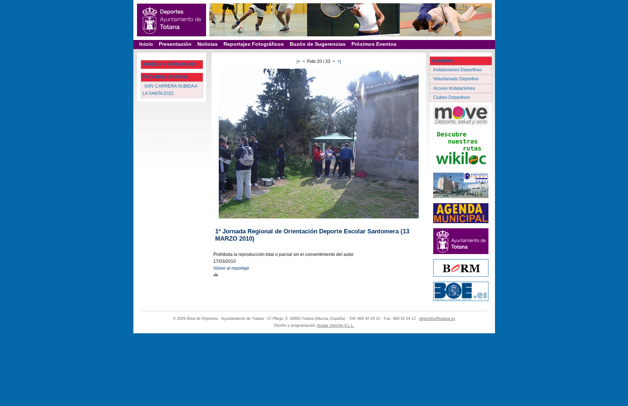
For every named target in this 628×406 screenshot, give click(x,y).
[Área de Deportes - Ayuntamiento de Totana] (171, 20)
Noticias (207, 44)
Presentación (175, 44)
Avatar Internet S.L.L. (335, 325)
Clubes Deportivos (452, 97)
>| (339, 61)
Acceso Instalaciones (454, 88)
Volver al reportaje (231, 268)
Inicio (146, 44)
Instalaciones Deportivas (458, 69)
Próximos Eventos (373, 44)
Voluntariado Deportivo (456, 78)
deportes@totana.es (437, 318)
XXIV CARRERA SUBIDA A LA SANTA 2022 (169, 90)
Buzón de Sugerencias (318, 44)
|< (298, 61)
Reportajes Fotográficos (254, 44)
